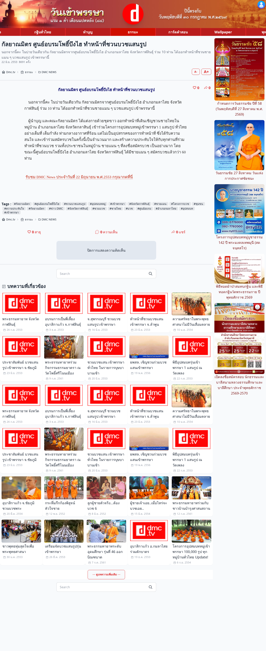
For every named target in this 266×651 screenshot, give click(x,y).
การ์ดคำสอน (178, 32)
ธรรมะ (133, 32)
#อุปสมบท (187, 208)
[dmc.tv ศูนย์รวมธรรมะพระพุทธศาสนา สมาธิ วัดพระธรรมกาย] (133, 14)
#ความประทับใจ (14, 208)
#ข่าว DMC (56, 208)
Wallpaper (223, 32)
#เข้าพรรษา (117, 204)
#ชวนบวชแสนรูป (74, 204)
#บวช (129, 208)
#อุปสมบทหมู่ (98, 204)
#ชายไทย (115, 208)
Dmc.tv (10, 72)
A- (195, 71)
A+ (206, 71)
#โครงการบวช (180, 204)
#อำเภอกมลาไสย (166, 208)
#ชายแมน (160, 204)
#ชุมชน (198, 204)
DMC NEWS (49, 72)
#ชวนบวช (98, 208)
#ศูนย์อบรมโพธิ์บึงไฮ (46, 204)
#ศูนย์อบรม (144, 208)
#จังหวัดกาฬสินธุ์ (139, 204)
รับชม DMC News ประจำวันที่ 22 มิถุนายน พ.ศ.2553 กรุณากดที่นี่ (79, 177)
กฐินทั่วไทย (42, 32)
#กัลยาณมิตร (22, 204)
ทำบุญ (87, 32)
